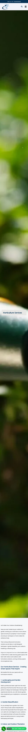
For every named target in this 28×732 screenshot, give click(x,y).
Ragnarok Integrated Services (8, 652)
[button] (25, 6)
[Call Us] (4, 729)
